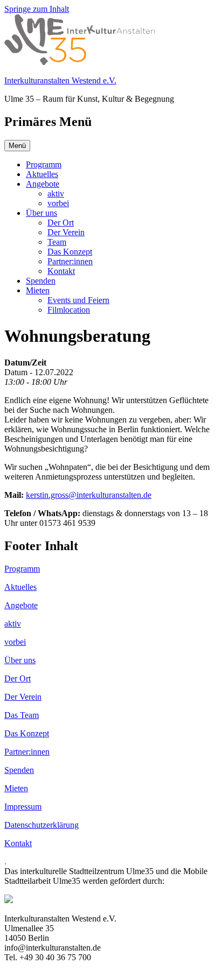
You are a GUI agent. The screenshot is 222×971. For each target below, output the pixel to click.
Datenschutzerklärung (41, 824)
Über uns (41, 212)
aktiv (55, 193)
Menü (17, 146)
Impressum (22, 806)
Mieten (38, 290)
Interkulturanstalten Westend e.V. (60, 80)
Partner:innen (70, 261)
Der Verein (66, 232)
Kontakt (61, 271)
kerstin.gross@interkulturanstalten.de (88, 494)
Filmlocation (68, 309)
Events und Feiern (78, 300)
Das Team (21, 715)
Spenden (41, 280)
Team (56, 242)
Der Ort (60, 222)
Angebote (42, 183)
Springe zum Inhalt (36, 8)
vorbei (58, 203)
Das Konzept (69, 251)
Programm (43, 164)
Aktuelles (42, 174)
